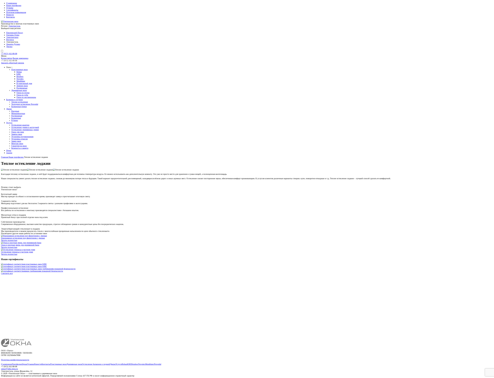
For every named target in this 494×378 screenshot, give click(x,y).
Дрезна (9, 46)
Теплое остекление (19, 102)
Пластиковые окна (19, 69)
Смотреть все (7, 273)
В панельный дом (24, 83)
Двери (9, 109)
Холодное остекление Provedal (24, 104)
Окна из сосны (22, 93)
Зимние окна (22, 86)
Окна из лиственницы (26, 97)
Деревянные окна (19, 90)
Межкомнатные (18, 113)
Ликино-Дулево (13, 44)
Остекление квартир (20, 125)
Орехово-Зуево (12, 35)
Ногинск (10, 40)
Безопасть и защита (19, 148)
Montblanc (20, 81)
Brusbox (19, 76)
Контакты (10, 17)
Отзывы (9, 8)
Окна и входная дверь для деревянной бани (20, 245)
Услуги (9, 123)
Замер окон (16, 141)
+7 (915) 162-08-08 (9, 54)
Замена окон (16, 134)
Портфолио (17, 364)
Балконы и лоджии (14, 100)
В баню (14, 120)
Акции (9, 153)
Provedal (157, 364)
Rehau (19, 72)
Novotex (20, 79)
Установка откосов (19, 139)
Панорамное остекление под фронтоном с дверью (23, 238)
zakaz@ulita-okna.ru (9, 369)
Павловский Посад (14, 33)
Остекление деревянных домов (25, 130)
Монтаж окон (17, 143)
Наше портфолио (13, 5)
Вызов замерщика (20, 58)
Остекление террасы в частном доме (17, 252)
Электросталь (14, 26)
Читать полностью (9, 240)
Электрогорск (12, 37)
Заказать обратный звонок (12, 63)
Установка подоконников (22, 137)
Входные (15, 111)
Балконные (16, 118)
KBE (18, 74)
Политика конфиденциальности (15, 360)
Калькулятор (6, 58)
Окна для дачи (17, 132)
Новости (10, 15)
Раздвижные (21, 88)
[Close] (2, 51)
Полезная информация (16, 12)
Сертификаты (12, 10)
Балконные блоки (19, 106)
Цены (8, 150)
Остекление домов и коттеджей (25, 127)
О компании (11, 3)
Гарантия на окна (19, 146)
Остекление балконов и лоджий (96, 364)
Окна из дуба (22, 95)
